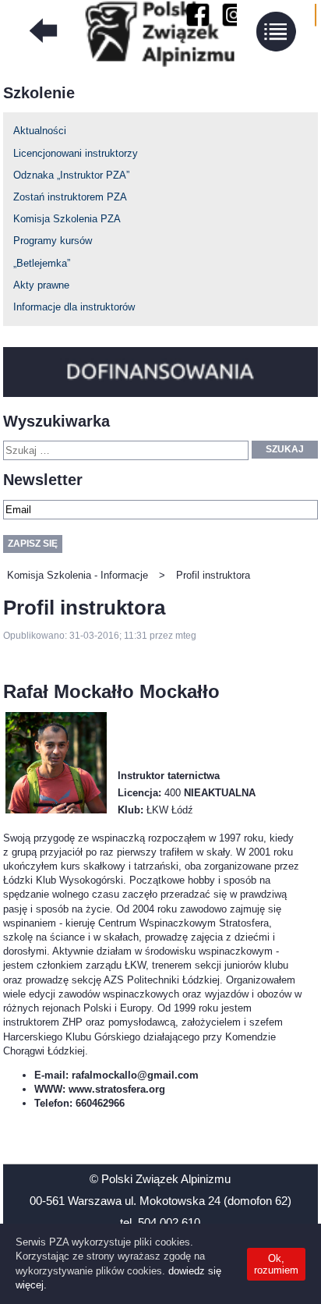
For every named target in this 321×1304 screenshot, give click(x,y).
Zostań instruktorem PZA (70, 197)
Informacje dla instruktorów (74, 307)
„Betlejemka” (41, 263)
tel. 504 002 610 (160, 1222)
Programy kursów (52, 240)
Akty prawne (41, 285)
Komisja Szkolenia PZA (67, 219)
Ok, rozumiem (276, 1264)
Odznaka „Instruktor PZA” (71, 175)
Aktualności (39, 130)
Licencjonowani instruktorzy (75, 153)
